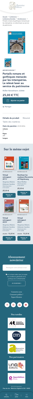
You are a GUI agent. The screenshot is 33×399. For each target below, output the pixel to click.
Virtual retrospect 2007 (21, 220)
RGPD (28, 388)
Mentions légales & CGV (18, 388)
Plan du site (6, 388)
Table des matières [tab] (11, 122)
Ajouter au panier (18, 101)
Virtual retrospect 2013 (7, 177)
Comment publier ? (16, 294)
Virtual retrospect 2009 (7, 220)
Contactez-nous (16, 292)
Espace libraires (16, 297)
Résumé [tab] (26, 118)
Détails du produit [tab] (11, 118)
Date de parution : (10, 126)
